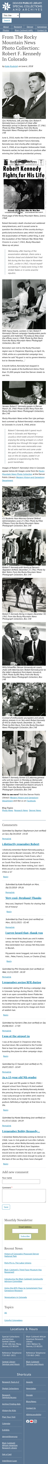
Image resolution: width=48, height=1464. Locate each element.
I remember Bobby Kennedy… (21, 1131)
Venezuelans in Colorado (15, 1297)
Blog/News (31, 1401)
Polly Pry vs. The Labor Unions (17, 1263)
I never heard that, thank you (24, 932)
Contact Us (42, 30)
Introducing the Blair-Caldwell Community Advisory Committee (23, 1280)
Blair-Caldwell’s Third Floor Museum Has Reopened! (23, 1270)
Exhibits (5, 1430)
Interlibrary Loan (9, 1460)
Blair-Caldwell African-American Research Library (10, 1445)
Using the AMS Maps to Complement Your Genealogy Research (23, 1289)
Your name (7, 1177)
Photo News (7, 810)
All (5, 1312)
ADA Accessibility (33, 1414)
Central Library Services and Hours (11, 1362)
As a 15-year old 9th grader (19, 1077)
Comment (6, 1187)
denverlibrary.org (9, 1436)
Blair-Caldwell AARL (24, 30)
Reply (5, 876)
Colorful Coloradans (13, 1320)
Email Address (25, 1227)
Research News (21, 810)
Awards (29, 1382)
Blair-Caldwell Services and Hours (35, 1362)
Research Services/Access (9, 1396)
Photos (6, 30)
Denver (30, 26)
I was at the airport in (16, 1036)
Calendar (6, 1423)
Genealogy (42, 26)
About (6, 26)
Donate (29, 1395)
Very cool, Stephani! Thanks (23, 898)
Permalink (6, 838)
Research (18, 26)
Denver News (35, 810)
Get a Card (6, 1454)
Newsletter (31, 1388)
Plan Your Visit (8, 1417)
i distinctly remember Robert (20, 844)
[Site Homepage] (22, 6)
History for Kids (9, 1410)
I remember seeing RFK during (21, 982)
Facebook (31, 800)
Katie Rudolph (11, 66)
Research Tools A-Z (10, 1382)
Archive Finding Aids (11, 1404)
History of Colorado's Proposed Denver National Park (21, 1254)
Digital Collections (10, 1388)
